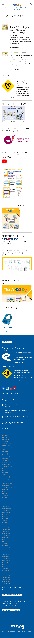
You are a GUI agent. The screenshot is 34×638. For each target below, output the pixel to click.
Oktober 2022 (5, 508)
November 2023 (6, 483)
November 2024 (6, 462)
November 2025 (6, 443)
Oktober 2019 (5, 581)
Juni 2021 (4, 539)
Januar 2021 (5, 550)
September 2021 (6, 535)
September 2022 (6, 510)
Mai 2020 (4, 566)
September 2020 (6, 558)
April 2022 (4, 521)
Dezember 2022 (6, 504)
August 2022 (5, 512)
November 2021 (6, 531)
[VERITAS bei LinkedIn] (7, 389)
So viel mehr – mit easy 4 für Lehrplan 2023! (16, 416)
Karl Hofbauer (15, 69)
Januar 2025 (5, 458)
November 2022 (6, 506)
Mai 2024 (4, 473)
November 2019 (6, 579)
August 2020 (5, 560)
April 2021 (4, 543)
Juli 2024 (4, 468)
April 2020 (4, 569)
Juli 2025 (4, 450)
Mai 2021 (4, 541)
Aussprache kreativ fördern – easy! (14, 422)
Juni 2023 (4, 491)
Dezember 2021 (6, 529)
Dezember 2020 (6, 552)
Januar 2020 (5, 575)
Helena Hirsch (15, 47)
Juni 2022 (4, 516)
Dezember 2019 (6, 577)
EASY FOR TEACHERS (14, 52)
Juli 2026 (4, 433)
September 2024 (6, 466)
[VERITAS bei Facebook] (3, 389)
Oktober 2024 (5, 464)
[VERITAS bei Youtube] (14, 389)
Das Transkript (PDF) (7, 328)
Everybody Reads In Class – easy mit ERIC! (16, 410)
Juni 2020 (4, 564)
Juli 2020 (4, 562)
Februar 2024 (5, 477)
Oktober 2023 (5, 485)
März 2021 (4, 546)
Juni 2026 (4, 435)
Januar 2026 (5, 441)
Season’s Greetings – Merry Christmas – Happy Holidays (19, 30)
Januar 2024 (5, 479)
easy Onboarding (9, 399)
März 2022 (4, 523)
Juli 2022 (4, 514)
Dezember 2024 (6, 460)
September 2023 (6, 487)
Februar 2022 (5, 525)
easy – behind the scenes (21, 54)
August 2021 (5, 537)
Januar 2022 (5, 527)
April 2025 (4, 454)
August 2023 (5, 489)
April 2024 (4, 475)
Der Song (4, 331)
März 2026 (4, 439)
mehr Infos (13, 243)
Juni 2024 (4, 470)
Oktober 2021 (5, 533)
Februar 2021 (5, 548)
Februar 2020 (5, 573)
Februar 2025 (5, 456)
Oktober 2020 (5, 556)
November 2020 (6, 554)
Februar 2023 (5, 500)
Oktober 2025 (5, 445)
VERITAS (18, 80)
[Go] (31, 4)
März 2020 (5, 571)
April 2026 (4, 437)
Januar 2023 (5, 502)
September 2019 (6, 583)
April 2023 (4, 495)
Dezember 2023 (6, 481)
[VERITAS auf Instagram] (11, 389)
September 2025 (6, 447)
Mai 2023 (4, 493)
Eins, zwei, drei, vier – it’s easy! (12, 405)
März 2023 (4, 498)
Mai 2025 (4, 452)
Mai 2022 (4, 518)
